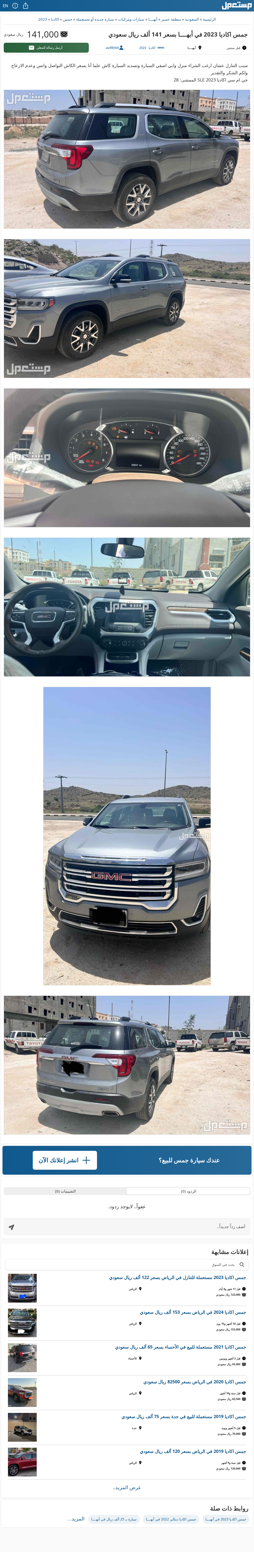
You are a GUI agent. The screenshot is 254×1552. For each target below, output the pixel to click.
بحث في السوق (223, 1264)
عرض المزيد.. (127, 1487)
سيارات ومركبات (131, 19)
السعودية (192, 19)
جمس (67, 19)
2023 (42, 19)
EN (5, 5)
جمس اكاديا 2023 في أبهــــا (225, 1519)
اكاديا (55, 19)
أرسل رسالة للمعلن (49, 47)
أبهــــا (152, 19)
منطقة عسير (171, 19)
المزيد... (76, 1518)
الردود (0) (188, 1191)
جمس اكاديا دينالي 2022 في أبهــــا (171, 1519)
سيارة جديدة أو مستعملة (95, 19)
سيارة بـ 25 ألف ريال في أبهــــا (114, 1519)
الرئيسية (209, 19)
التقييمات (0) (65, 1191)
